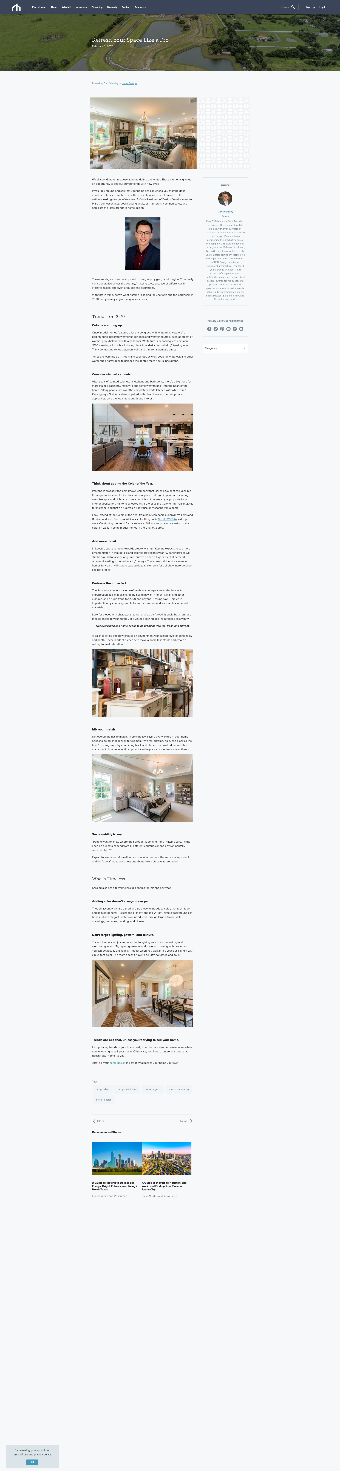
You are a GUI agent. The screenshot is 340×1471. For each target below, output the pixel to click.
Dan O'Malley (111, 83)
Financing (97, 7)
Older (100, 1121)
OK (32, 1462)
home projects (153, 1089)
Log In (322, 7)
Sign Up (310, 7)
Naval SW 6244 (167, 519)
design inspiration (127, 1089)
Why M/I (66, 7)
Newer (184, 1121)
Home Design (129, 83)
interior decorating (179, 1089)
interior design (104, 1100)
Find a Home (39, 7)
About (54, 7)
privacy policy (42, 1454)
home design (117, 1063)
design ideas (103, 1089)
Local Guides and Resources (109, 1196)
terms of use (20, 1454)
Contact (126, 7)
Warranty (112, 7)
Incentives (81, 7)
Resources (140, 7)
